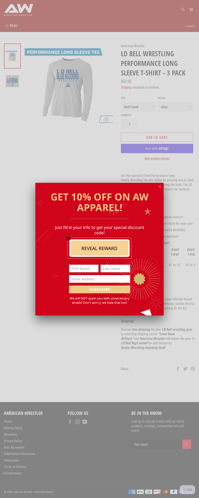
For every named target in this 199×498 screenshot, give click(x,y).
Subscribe (99, 289)
